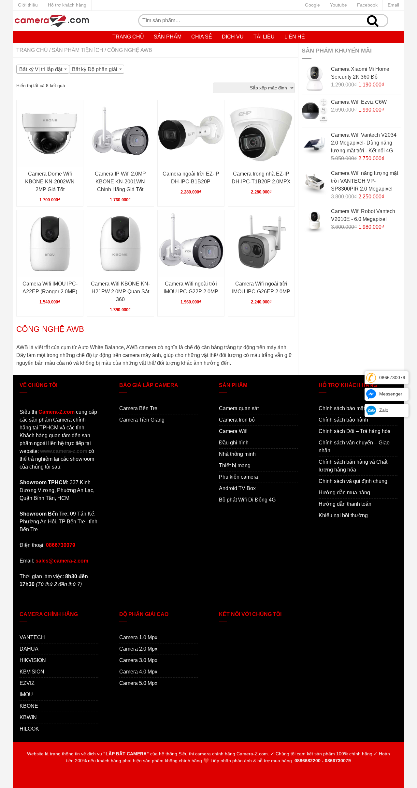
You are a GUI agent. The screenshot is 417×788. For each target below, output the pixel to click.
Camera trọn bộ (237, 420)
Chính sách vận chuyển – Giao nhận (354, 446)
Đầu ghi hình (234, 442)
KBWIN (28, 717)
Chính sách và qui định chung (353, 481)
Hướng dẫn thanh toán (345, 504)
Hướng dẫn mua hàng (344, 492)
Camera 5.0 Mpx (138, 683)
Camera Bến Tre (138, 408)
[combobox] (42, 69)
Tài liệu (264, 36)
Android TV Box (237, 488)
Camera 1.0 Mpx (138, 637)
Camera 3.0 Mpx (138, 660)
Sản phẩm (167, 36)
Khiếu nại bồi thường (343, 515)
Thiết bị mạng (235, 465)
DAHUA (29, 649)
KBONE (29, 706)
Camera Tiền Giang (142, 420)
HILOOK (29, 729)
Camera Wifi (233, 431)
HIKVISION (33, 660)
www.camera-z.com (63, 451)
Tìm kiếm (372, 20)
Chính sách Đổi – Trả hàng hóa (355, 431)
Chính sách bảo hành (343, 420)
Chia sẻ (201, 36)
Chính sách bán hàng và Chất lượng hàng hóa (353, 465)
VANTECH (32, 637)
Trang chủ (128, 36)
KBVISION (32, 671)
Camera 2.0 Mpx (138, 649)
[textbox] (43, 69)
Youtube (338, 5)
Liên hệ (294, 36)
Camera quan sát (239, 408)
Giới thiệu (28, 5)
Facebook (367, 5)
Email (393, 5)
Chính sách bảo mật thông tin (352, 408)
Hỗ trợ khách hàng (67, 5)
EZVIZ (27, 683)
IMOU (26, 694)
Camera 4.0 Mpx (138, 671)
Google (312, 5)
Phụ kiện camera (238, 477)
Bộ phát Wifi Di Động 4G (247, 499)
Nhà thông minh (237, 454)
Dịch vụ (233, 36)
